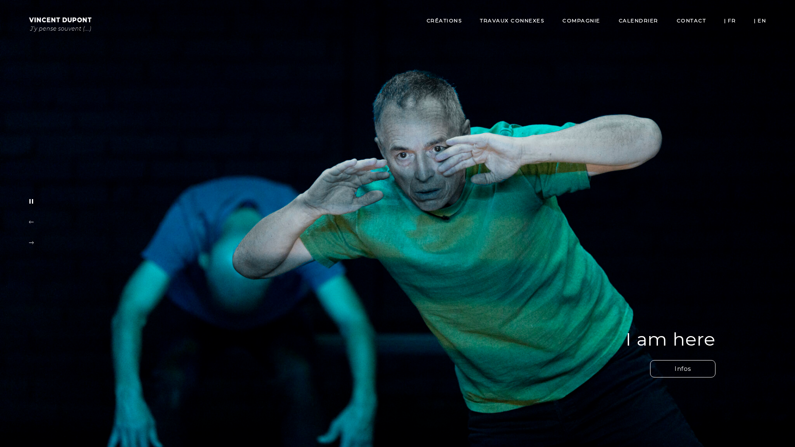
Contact (691, 20)
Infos (683, 368)
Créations (444, 20)
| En (760, 20)
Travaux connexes (512, 20)
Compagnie (581, 20)
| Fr (730, 20)
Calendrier (638, 20)
